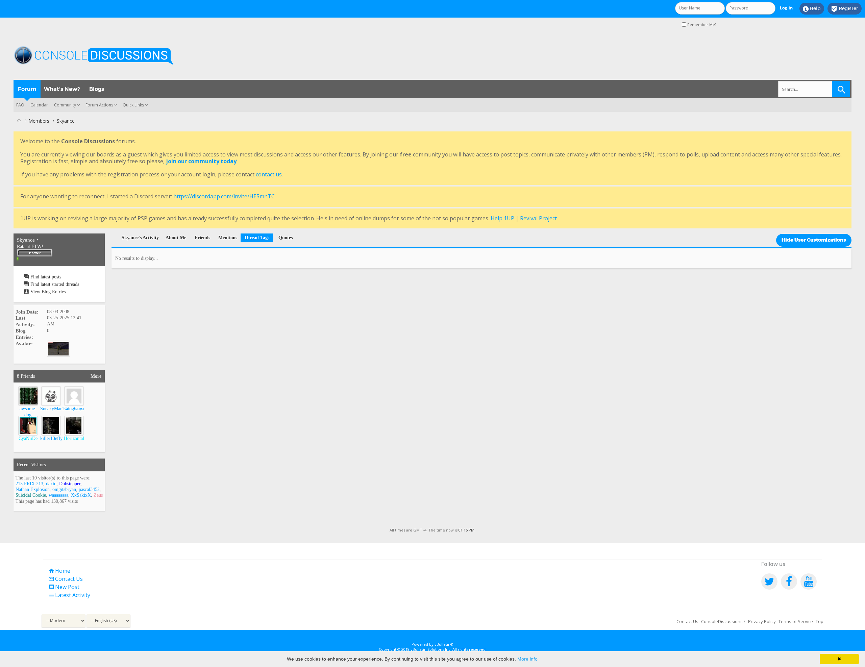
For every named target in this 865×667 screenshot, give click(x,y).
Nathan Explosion (33, 489)
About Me (176, 237)
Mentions (227, 237)
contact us (269, 174)
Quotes (285, 237)
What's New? (62, 89)
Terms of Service (795, 621)
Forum (27, 89)
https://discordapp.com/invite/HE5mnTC (224, 196)
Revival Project (538, 218)
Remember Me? (701, 24)
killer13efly (51, 438)
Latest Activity (69, 595)
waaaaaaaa (74, 408)
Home (59, 570)
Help (812, 8)
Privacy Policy (762, 621)
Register (844, 8)
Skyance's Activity (140, 237)
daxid (51, 483)
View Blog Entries (47, 291)
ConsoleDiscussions (722, 621)
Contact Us (65, 579)
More (96, 376)
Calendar (39, 105)
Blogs (96, 89)
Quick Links (133, 105)
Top (819, 621)
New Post (63, 587)
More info (527, 659)
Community (65, 105)
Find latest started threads (54, 284)
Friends (202, 237)
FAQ (20, 105)
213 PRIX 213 (29, 483)
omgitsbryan (64, 489)
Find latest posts (45, 276)
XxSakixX (81, 495)
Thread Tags (256, 237)
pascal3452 (89, 489)
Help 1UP (502, 218)
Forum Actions (99, 105)
